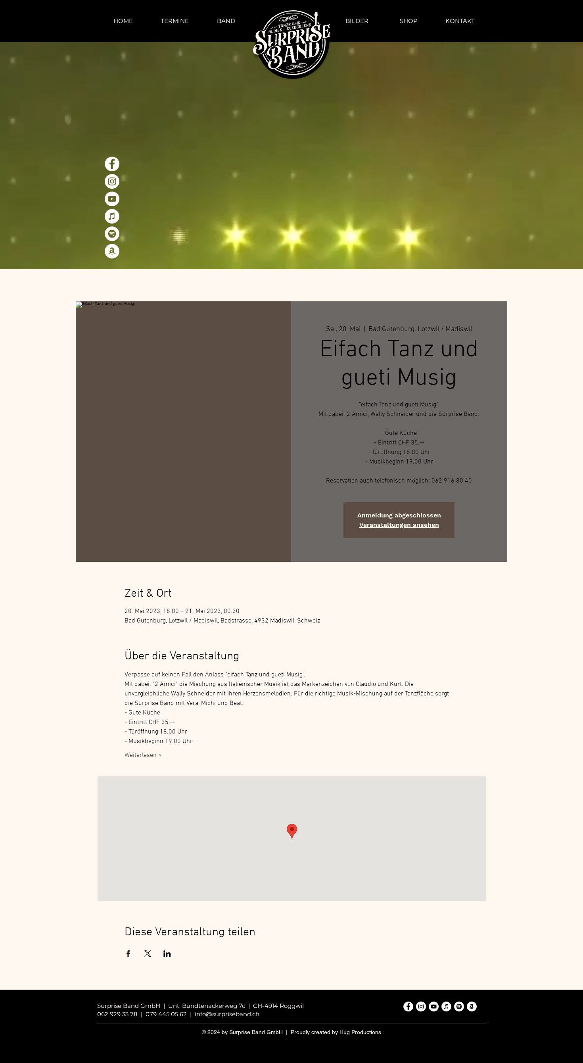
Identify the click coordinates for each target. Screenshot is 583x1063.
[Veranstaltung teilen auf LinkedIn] (167, 953)
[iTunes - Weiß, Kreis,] (112, 216)
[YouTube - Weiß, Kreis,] (112, 199)
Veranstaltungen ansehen (399, 525)
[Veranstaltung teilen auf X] (148, 953)
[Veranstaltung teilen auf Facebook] (128, 953)
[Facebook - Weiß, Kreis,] (112, 164)
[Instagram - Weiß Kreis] (112, 181)
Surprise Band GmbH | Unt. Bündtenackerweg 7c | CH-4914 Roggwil (200, 1005)
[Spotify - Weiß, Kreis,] (112, 233)
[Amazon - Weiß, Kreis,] (112, 251)
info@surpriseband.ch (227, 1014)
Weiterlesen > (143, 755)
